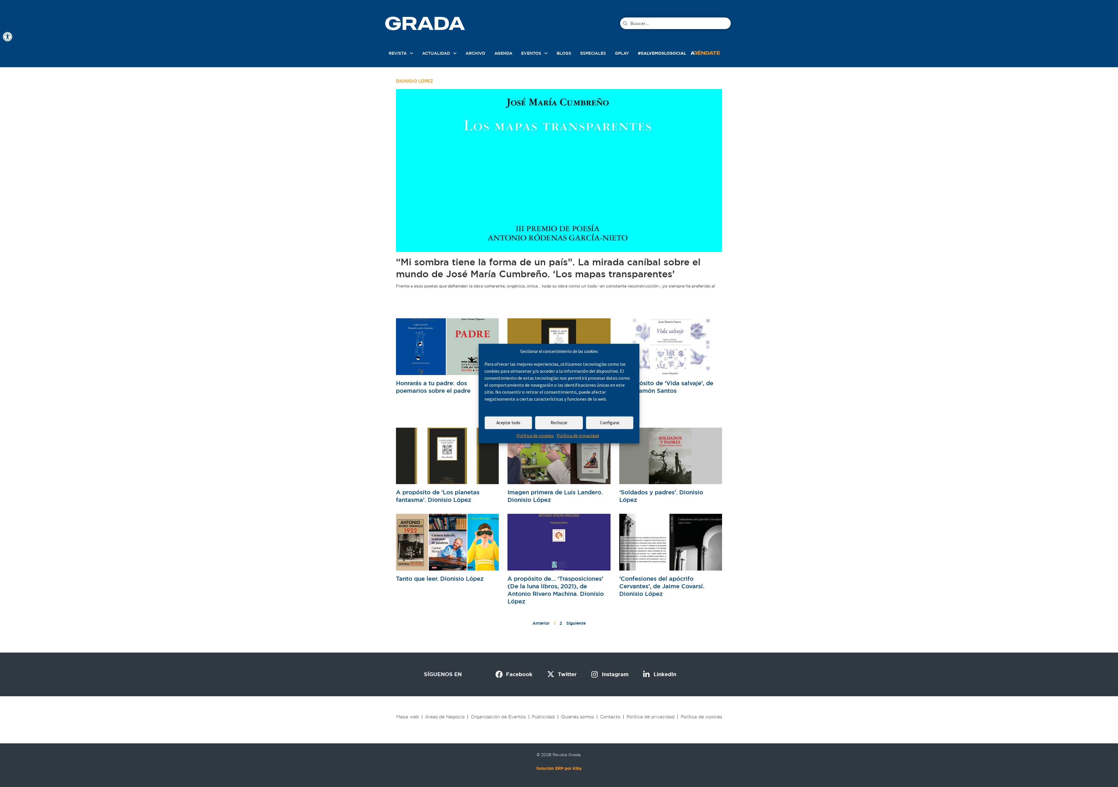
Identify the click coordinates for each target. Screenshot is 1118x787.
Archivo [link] (475, 53)
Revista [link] (398, 53)
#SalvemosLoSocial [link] (662, 53)
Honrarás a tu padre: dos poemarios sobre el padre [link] (433, 387)
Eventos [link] (531, 53)
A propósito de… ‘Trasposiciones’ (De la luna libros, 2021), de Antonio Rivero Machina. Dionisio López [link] (555, 590)
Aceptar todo (508, 422)
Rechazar (559, 422)
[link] (7, 36)
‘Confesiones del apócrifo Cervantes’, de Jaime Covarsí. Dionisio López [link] (661, 586)
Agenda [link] (503, 53)
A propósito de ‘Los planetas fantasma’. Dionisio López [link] (438, 496)
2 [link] (561, 623)
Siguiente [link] (575, 623)
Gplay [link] (622, 53)
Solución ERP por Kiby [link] (559, 768)
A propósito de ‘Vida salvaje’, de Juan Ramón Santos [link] (666, 387)
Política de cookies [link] (535, 435)
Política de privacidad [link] (578, 435)
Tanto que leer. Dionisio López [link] (440, 578)
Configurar (610, 422)
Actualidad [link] (436, 53)
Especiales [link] (593, 53)
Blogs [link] (564, 53)
